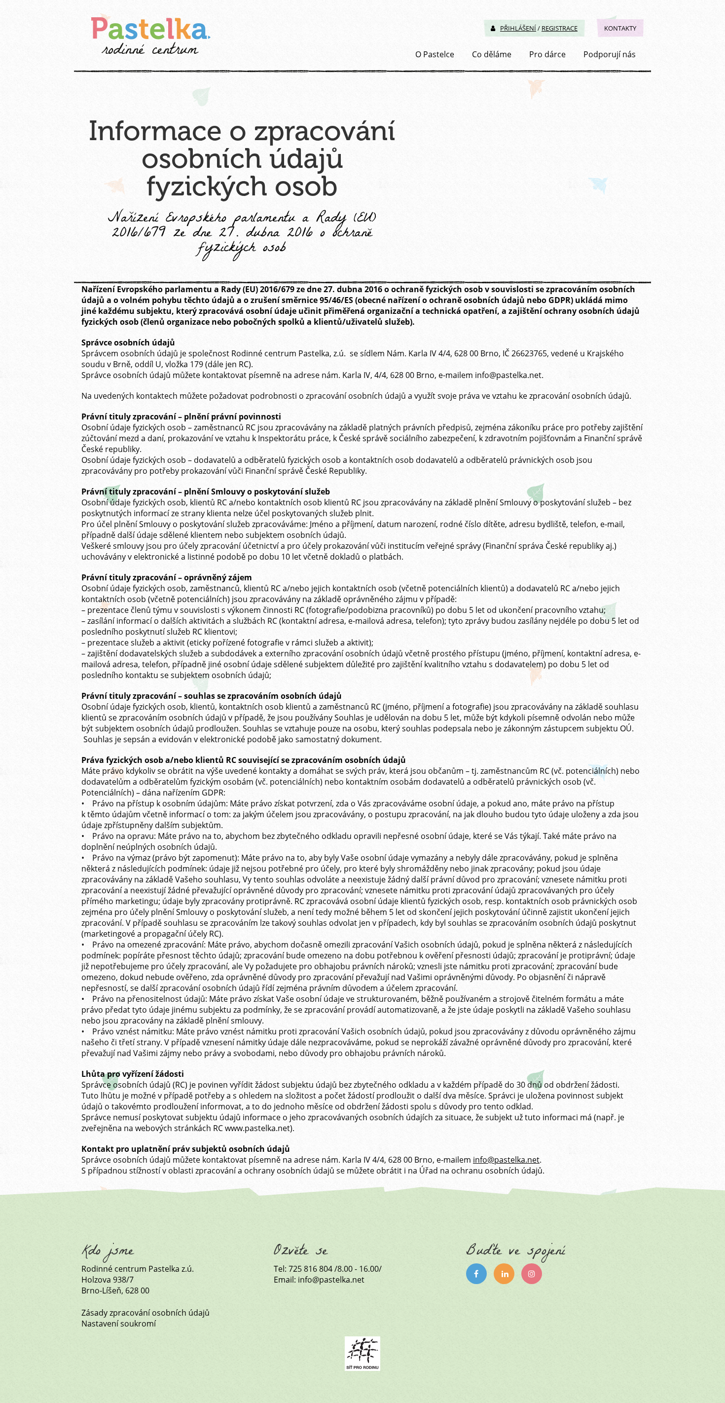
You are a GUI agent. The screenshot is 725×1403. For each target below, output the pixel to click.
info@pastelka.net (506, 1159)
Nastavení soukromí (118, 1323)
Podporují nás (609, 54)
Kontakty (620, 28)
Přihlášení (518, 28)
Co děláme (491, 54)
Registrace (560, 28)
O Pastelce (434, 54)
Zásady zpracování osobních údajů (145, 1312)
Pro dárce (547, 54)
